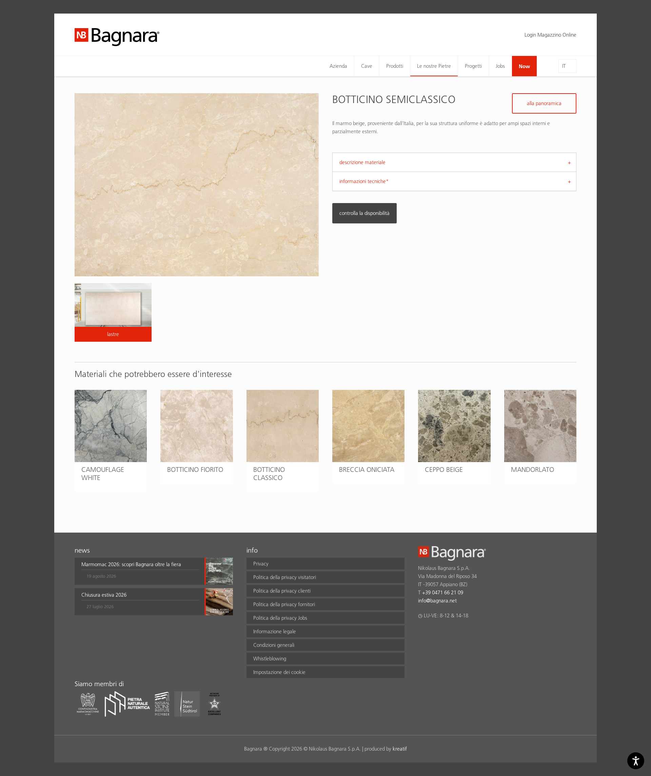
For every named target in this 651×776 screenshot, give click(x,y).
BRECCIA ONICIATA (366, 469)
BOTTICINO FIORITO (195, 469)
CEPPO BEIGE (444, 469)
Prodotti (394, 66)
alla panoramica (544, 103)
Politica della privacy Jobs (280, 618)
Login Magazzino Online (550, 35)
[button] (140, 571)
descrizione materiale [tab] (362, 162)
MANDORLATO (532, 469)
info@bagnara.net (437, 600)
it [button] (564, 66)
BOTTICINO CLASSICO (269, 473)
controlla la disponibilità (364, 213)
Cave (366, 66)
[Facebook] (422, 633)
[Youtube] (462, 633)
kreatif (400, 748)
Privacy (261, 563)
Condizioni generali (273, 645)
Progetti (473, 66)
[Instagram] (435, 633)
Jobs (500, 66)
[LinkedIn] (448, 633)
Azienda (338, 66)
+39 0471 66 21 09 (442, 592)
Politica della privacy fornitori (284, 604)
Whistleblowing (269, 658)
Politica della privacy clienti (282, 591)
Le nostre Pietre (434, 66)
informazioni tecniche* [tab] (364, 181)
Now (524, 66)
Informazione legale (274, 631)
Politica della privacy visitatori (284, 577)
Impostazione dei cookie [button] (279, 672)
